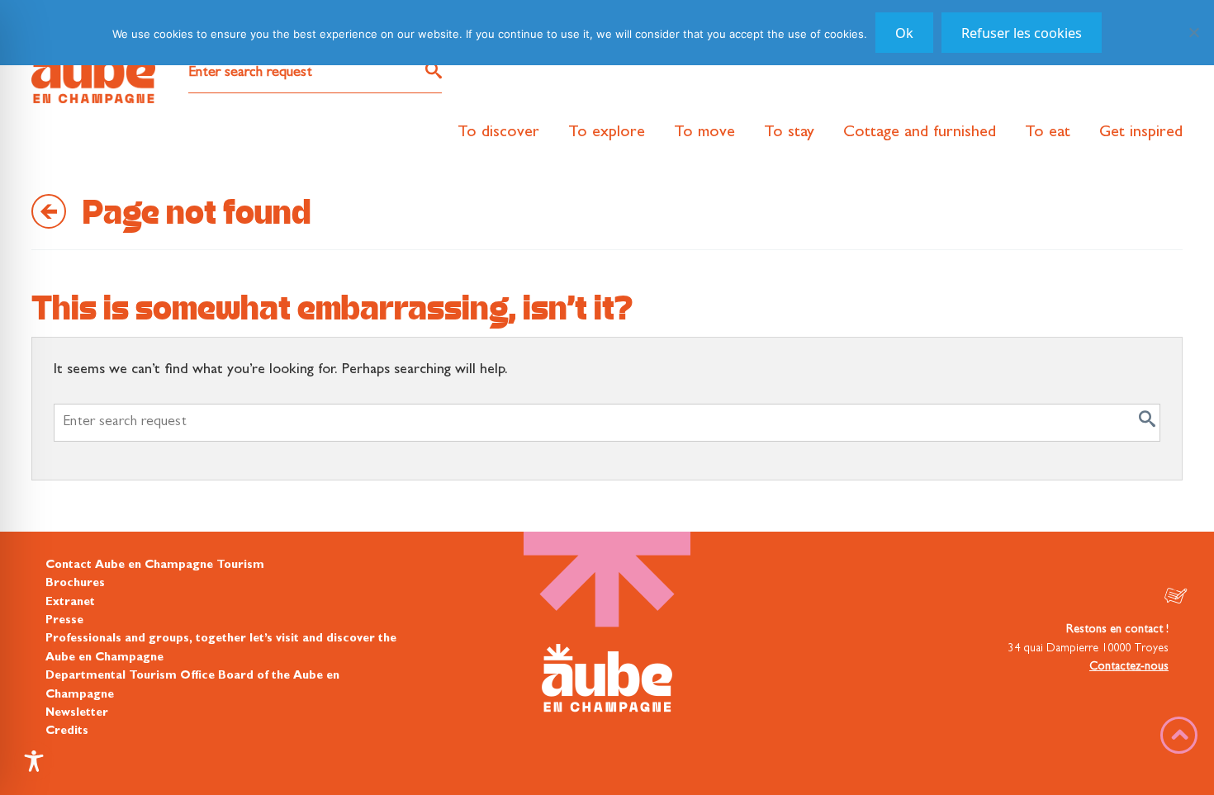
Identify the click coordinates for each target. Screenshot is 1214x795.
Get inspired (1141, 133)
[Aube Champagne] (93, 71)
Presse (64, 621)
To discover (498, 133)
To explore (606, 133)
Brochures (75, 583)
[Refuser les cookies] (1193, 32)
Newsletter (76, 713)
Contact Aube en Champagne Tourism (154, 565)
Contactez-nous (1129, 667)
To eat (1047, 133)
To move (704, 133)
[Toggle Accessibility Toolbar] (33, 761)
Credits (66, 731)
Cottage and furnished (919, 133)
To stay (789, 133)
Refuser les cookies (1021, 33)
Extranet (70, 602)
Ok (904, 33)
